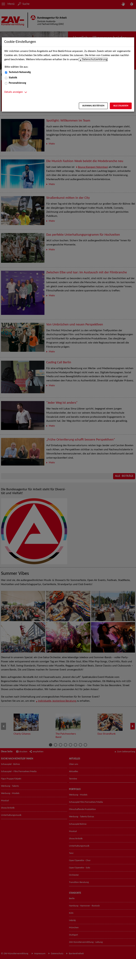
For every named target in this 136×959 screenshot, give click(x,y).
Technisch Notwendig (20, 72)
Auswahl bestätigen (93, 106)
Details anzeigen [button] (13, 92)
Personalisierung (17, 83)
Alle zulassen (120, 106)
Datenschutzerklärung (94, 59)
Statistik (13, 78)
